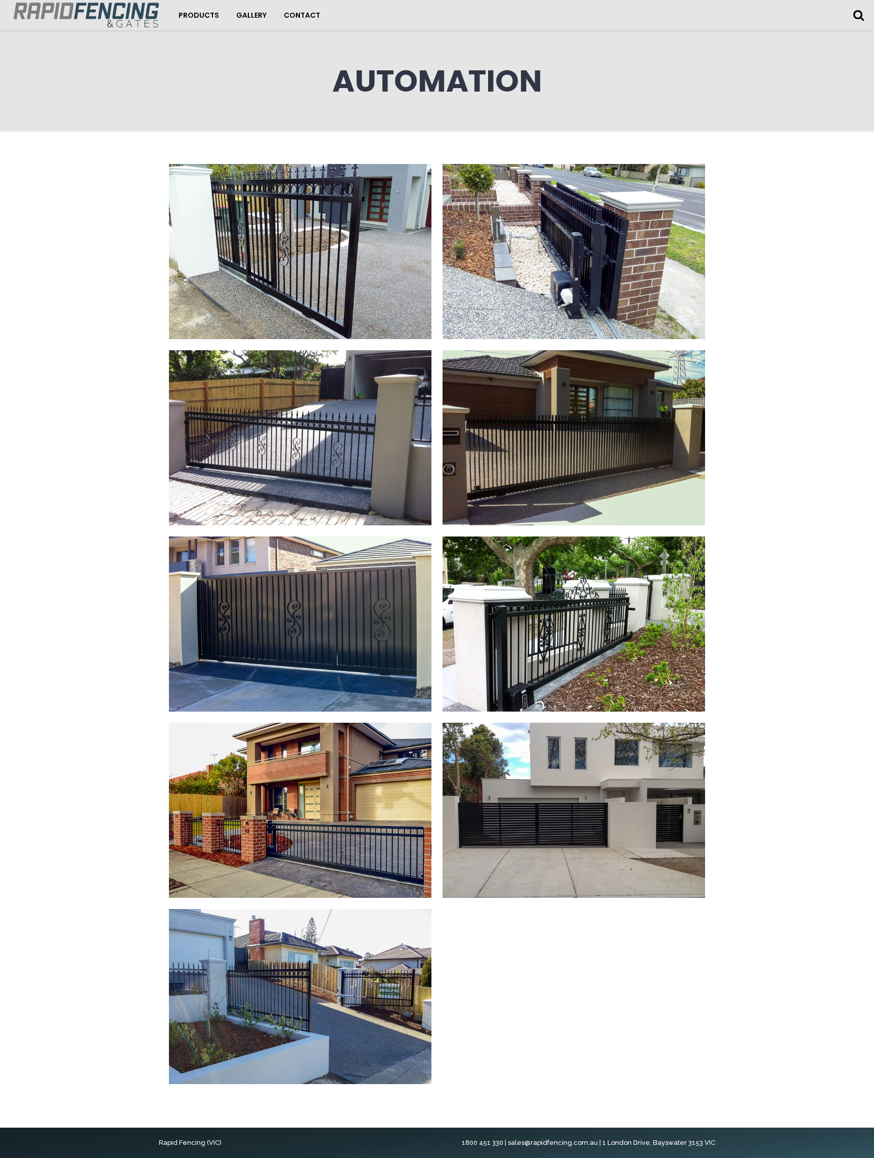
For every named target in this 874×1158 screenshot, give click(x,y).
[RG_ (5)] (574, 251)
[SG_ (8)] (300, 996)
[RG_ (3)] (574, 437)
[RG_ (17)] (300, 810)
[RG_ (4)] (300, 437)
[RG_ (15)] (574, 624)
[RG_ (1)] (300, 624)
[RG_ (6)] (300, 251)
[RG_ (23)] (574, 810)
